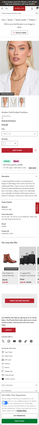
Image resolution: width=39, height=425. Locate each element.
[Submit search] (6, 8)
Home (3, 20)
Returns (7, 367)
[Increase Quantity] (15, 143)
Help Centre (8, 356)
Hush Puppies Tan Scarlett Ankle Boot (8, 274)
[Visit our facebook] (20, 341)
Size (3, 129)
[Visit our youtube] (14, 341)
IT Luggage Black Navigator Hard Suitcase (27, 274)
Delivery (7, 364)
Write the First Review (9, 121)
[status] (9, 143)
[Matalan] (19, 8)
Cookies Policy (22, 411)
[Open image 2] (13, 102)
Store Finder (8, 352)
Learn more (32, 168)
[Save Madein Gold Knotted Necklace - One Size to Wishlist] (14, 33)
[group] (5, 281)
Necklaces (32, 20)
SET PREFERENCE (19, 416)
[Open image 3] (21, 102)
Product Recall (9, 375)
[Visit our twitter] (3, 341)
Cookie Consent (10, 379)
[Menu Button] (2, 8)
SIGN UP (9, 330)
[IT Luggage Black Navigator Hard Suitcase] (27, 258)
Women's (10, 20)
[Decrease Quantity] (4, 143)
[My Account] (32, 8)
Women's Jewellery (20, 20)
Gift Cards (8, 360)
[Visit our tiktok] (25, 341)
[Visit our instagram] (8, 341)
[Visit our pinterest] (31, 341)
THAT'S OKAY (19, 421)
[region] (19, 408)
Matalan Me (9, 371)
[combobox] (19, 133)
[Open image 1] (5, 102)
